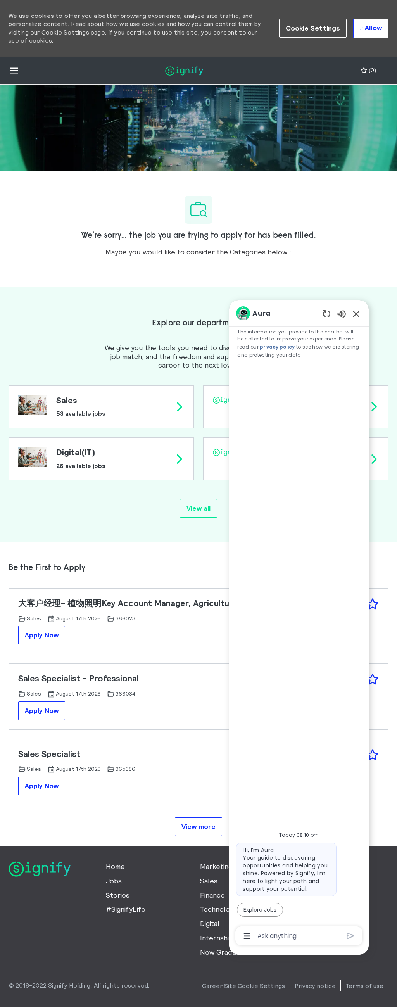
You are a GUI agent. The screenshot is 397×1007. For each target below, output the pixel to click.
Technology (218, 909)
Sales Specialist (49, 754)
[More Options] (247, 936)
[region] (299, 624)
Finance (212, 895)
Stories (117, 895)
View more (198, 826)
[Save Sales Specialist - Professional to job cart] (372, 679)
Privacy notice (315, 985)
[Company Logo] (184, 70)
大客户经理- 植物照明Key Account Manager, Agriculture (128, 603)
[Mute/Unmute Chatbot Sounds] (341, 313)
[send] (351, 936)
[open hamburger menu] (14, 70)
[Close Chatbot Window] (356, 313)
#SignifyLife (125, 909)
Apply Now (42, 635)
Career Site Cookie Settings (243, 985)
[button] (313, 28)
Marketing (216, 866)
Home (115, 866)
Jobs (114, 881)
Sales (208, 881)
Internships (218, 938)
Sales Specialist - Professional (78, 678)
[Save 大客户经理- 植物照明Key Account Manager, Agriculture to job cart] (372, 604)
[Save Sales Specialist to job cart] (372, 755)
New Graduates (225, 952)
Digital (209, 923)
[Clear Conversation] (326, 313)
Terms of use (364, 985)
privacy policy (277, 347)
